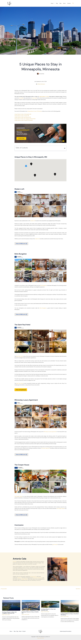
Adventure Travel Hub (37, 577)
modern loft (32, 220)
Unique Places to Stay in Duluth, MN (22, 115)
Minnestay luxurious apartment (50, 431)
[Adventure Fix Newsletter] (41, 133)
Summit (19, 577)
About (64, 3)
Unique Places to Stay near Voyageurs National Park (25, 118)
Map (57, 3)
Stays (52, 3)
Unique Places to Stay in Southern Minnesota (24, 120)
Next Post (78, 588)
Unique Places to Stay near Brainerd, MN (23, 117)
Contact (69, 3)
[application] (53, 3)
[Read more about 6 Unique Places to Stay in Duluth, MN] (31, 605)
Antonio (14, 561)
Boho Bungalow (43, 285)
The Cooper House (18, 496)
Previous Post (3, 588)
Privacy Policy (39, 638)
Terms (43, 638)
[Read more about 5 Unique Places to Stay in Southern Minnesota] (70, 606)
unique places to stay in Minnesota (34, 111)
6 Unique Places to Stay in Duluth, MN (30, 612)
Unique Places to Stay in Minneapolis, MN (23, 114)
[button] (64, 148)
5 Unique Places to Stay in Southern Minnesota (70, 614)
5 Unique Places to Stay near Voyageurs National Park (9, 612)
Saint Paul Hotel (19, 356)
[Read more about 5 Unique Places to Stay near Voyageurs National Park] (11, 605)
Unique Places (24, 579)
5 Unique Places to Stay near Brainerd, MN (48, 609)
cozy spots (21, 98)
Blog (60, 3)
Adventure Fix (33, 576)
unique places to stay (44, 96)
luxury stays (34, 98)
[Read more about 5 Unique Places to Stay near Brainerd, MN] (50, 603)
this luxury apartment (45, 448)
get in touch (55, 544)
